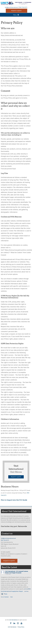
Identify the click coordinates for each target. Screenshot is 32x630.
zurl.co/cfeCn (27, 589)
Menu (15, 15)
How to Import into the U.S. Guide (14, 500)
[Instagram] (17, 623)
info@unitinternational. (11, 7)
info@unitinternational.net (8, 538)
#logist (21, 591)
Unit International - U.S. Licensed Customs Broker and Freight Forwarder (16, 572)
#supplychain (15, 591)
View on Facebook (5, 597)
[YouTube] (21, 623)
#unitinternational (6, 591)
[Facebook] (10, 623)
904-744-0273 (23, 7)
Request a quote (16, 10)
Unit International (13, 620)
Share (11, 597)
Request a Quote (16, 477)
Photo (5, 594)
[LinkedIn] (14, 623)
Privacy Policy (21, 627)
